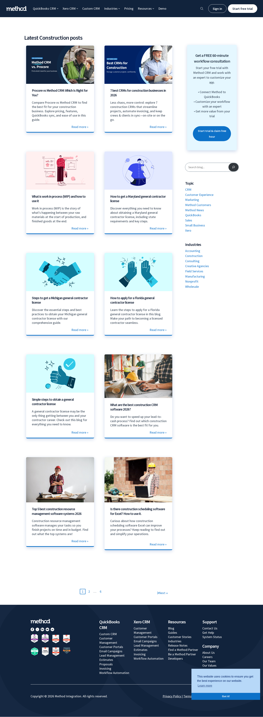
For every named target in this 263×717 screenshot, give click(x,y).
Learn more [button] (205, 685)
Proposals (106, 664)
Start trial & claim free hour (212, 133)
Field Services (194, 271)
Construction (194, 256)
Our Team (209, 661)
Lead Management (112, 655)
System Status (212, 637)
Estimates (106, 660)
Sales (188, 220)
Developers (175, 658)
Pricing (128, 8)
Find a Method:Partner (183, 650)
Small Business (195, 225)
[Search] (233, 167)
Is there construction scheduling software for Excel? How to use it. (137, 511)
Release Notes (177, 645)
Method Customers (198, 205)
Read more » (79, 127)
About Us (208, 653)
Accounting (192, 251)
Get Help (208, 633)
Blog (171, 628)
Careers (207, 657)
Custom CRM (91, 8)
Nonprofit (191, 281)
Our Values (209, 665)
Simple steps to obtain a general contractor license (53, 401)
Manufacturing (195, 276)
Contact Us (209, 628)
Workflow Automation (114, 673)
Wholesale (192, 287)
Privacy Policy (172, 696)
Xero (188, 230)
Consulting (192, 261)
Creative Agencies (197, 266)
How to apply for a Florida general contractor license (132, 300)
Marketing (192, 200)
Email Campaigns (110, 651)
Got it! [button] (226, 696)
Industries (111, 8)
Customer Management (108, 640)
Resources (145, 8)
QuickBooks (193, 215)
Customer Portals (111, 647)
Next (163, 593)
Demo (162, 8)
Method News (194, 210)
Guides (172, 633)
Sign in (217, 9)
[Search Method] (201, 8)
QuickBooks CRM (44, 8)
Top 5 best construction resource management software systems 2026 (56, 511)
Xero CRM (69, 8)
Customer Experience (199, 195)
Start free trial (242, 9)
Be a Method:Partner (182, 654)
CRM (188, 189)
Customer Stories (179, 637)
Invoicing (105, 668)
